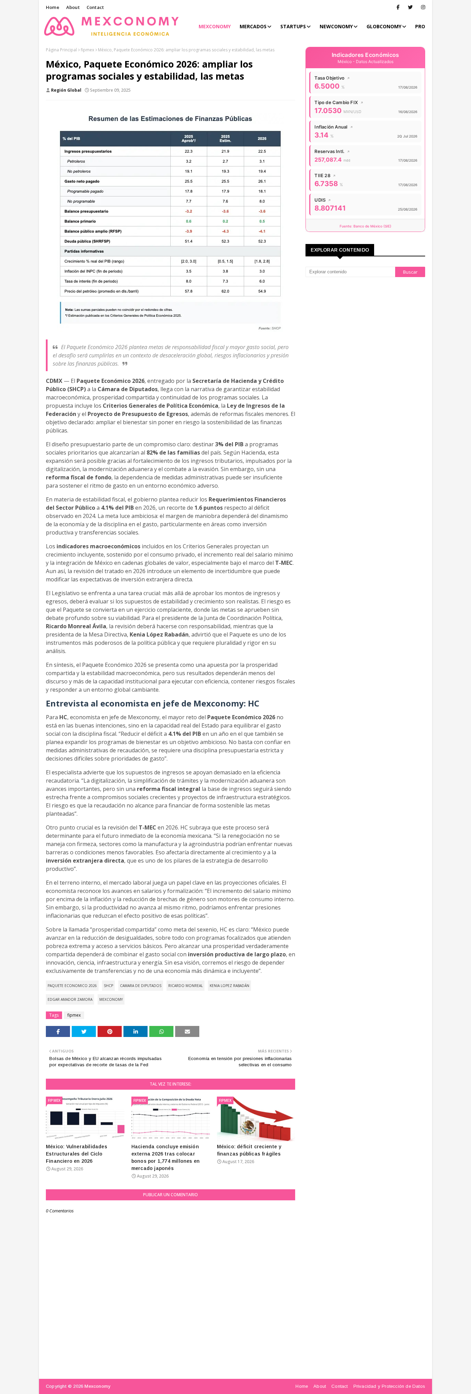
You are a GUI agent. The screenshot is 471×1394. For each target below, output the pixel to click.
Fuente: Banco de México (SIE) (365, 226)
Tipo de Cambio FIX (338, 102)
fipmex (87, 50)
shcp (108, 985)
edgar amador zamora (70, 999)
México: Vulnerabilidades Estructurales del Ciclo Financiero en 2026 (76, 1154)
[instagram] (422, 7)
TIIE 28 (325, 175)
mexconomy (111, 999)
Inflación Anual (333, 127)
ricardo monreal (185, 985)
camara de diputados (140, 985)
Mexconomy (97, 1386)
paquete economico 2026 (72, 985)
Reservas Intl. (332, 151)
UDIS (322, 200)
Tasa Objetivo (332, 78)
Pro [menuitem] (420, 26)
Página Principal (61, 50)
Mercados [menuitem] (253, 26)
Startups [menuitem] (293, 26)
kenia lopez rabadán (229, 985)
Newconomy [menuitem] (336, 26)
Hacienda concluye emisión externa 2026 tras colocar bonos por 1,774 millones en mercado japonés (165, 1157)
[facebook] (398, 7)
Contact (95, 7)
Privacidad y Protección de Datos (389, 1386)
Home (52, 7)
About (73, 7)
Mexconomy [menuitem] (215, 26)
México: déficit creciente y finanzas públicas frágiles (249, 1150)
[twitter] (410, 7)
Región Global (66, 90)
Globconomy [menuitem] (384, 26)
